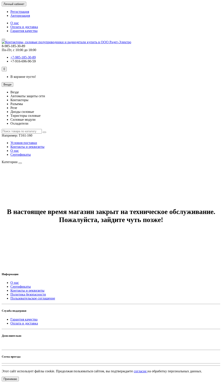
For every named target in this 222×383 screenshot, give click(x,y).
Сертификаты (20, 154)
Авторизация (20, 15)
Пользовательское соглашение (32, 298)
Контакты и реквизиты (27, 147)
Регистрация (19, 11)
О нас (14, 23)
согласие (140, 371)
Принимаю (10, 379)
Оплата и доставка (24, 27)
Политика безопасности (28, 294)
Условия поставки (23, 143)
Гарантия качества (24, 31)
